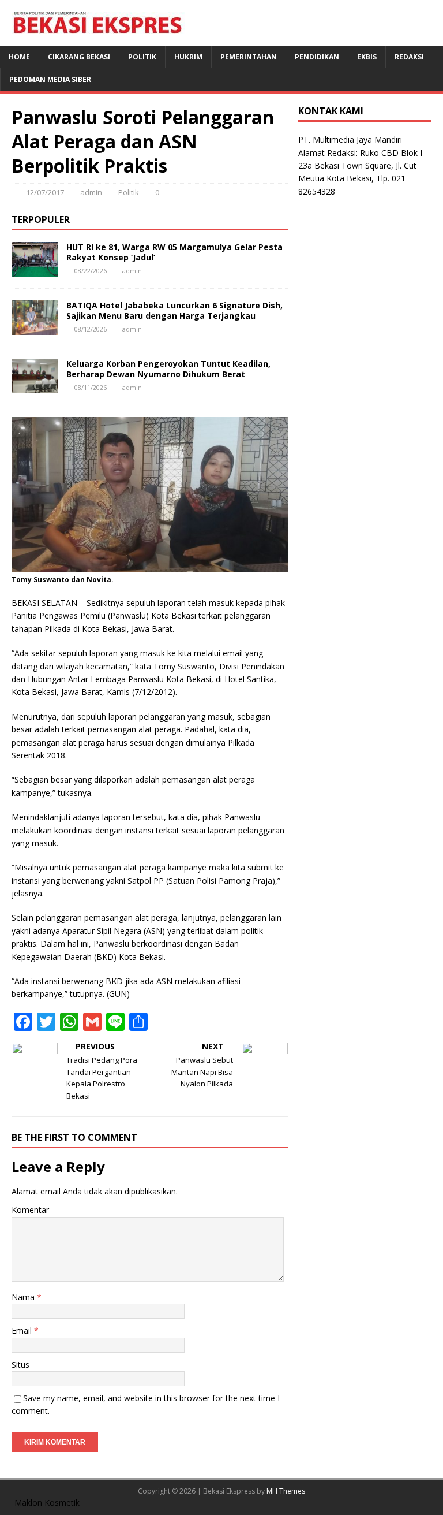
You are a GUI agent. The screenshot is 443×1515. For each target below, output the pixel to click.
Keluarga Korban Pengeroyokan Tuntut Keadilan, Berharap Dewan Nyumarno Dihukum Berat (168, 368)
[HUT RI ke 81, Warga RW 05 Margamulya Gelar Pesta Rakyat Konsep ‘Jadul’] (35, 269)
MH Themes (285, 1491)
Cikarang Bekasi (79, 57)
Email (23, 1330)
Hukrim (188, 57)
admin (91, 192)
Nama (24, 1296)
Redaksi (409, 57)
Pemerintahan (248, 57)
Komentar (30, 1209)
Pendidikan (317, 57)
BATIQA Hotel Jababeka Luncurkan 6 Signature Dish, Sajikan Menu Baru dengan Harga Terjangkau (174, 310)
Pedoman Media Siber (50, 79)
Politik (142, 57)
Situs (20, 1364)
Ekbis (367, 57)
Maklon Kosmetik (47, 1502)
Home (19, 57)
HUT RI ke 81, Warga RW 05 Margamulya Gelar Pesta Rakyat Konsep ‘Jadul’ (174, 252)
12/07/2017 (45, 192)
